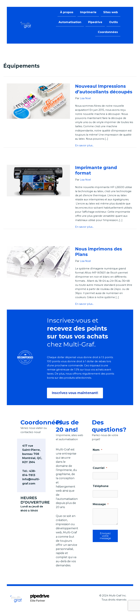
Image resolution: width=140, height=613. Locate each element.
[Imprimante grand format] (38, 180)
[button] (75, 393)
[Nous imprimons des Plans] (38, 261)
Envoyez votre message (105, 536)
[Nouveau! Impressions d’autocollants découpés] (38, 100)
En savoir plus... (84, 145)
